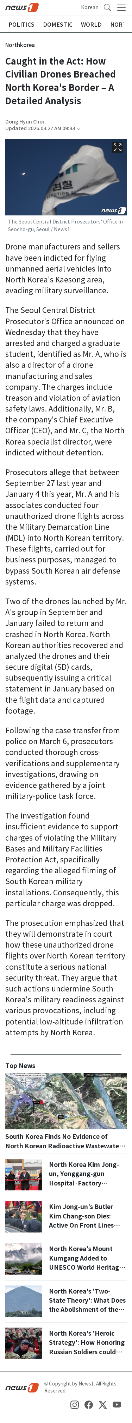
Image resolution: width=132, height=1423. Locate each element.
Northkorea (20, 45)
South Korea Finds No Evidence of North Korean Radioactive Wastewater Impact (63, 1146)
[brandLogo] (22, 7)
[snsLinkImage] (74, 1404)
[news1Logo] (22, 1387)
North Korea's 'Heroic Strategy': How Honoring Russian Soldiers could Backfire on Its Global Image (87, 1352)
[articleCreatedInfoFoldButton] (78, 128)
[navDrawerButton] (121, 7)
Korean (90, 7)
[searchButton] (107, 7)
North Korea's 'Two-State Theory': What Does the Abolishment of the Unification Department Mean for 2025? (87, 1309)
